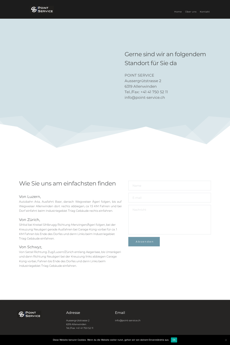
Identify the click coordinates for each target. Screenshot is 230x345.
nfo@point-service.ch (128, 320)
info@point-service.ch (145, 97)
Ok (174, 339)
